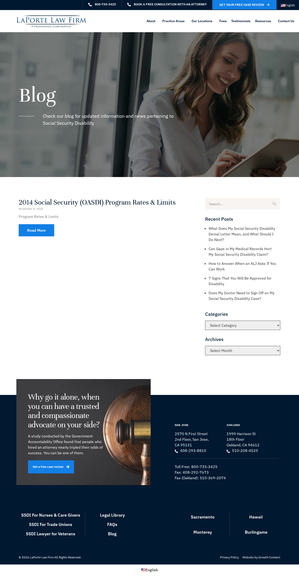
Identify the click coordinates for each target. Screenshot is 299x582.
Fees (223, 21)
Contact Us (286, 21)
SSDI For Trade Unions (50, 524)
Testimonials (240, 21)
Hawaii (256, 517)
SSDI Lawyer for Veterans (50, 533)
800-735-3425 (204, 466)
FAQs (112, 524)
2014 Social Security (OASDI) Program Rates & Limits (97, 202)
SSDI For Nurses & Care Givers (50, 515)
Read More (36, 230)
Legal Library (112, 515)
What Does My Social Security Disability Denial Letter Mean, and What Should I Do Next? (242, 234)
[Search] (274, 204)
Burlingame (256, 532)
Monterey (202, 532)
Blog (112, 533)
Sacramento (202, 517)
